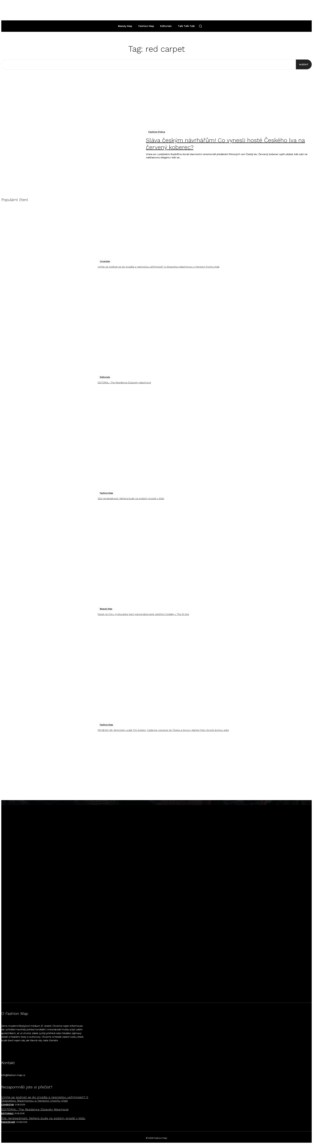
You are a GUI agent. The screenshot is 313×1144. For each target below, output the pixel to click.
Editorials (105, 377)
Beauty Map (106, 609)
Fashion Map (106, 493)
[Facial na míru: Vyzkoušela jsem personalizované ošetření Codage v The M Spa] (47, 611)
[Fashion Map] (156, 901)
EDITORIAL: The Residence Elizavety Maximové (124, 382)
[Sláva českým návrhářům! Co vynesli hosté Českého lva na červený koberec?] (71, 144)
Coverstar (105, 261)
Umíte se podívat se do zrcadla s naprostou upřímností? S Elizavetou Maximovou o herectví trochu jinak (158, 266)
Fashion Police (156, 131)
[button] (200, 26)
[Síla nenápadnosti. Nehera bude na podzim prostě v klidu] (47, 495)
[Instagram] (5, 1051)
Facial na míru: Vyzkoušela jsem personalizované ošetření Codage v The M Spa (143, 614)
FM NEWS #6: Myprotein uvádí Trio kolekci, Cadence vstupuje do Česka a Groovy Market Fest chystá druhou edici (163, 730)
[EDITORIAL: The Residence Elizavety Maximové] (47, 380)
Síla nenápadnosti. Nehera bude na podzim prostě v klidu (131, 498)
